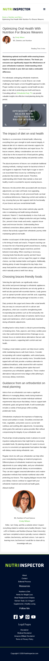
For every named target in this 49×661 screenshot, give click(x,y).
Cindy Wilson (19, 37)
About (24, 575)
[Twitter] (21, 617)
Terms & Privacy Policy (24, 639)
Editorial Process (24, 582)
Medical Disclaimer (24, 633)
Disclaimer (24, 630)
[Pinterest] (27, 617)
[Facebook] (15, 617)
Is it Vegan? (30, 601)
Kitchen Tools (19, 601)
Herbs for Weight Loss (24, 595)
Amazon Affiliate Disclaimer (24, 636)
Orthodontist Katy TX (24, 93)
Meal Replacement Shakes (24, 598)
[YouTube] (33, 617)
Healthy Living (30, 604)
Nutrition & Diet (24, 591)
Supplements (18, 604)
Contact (24, 578)
